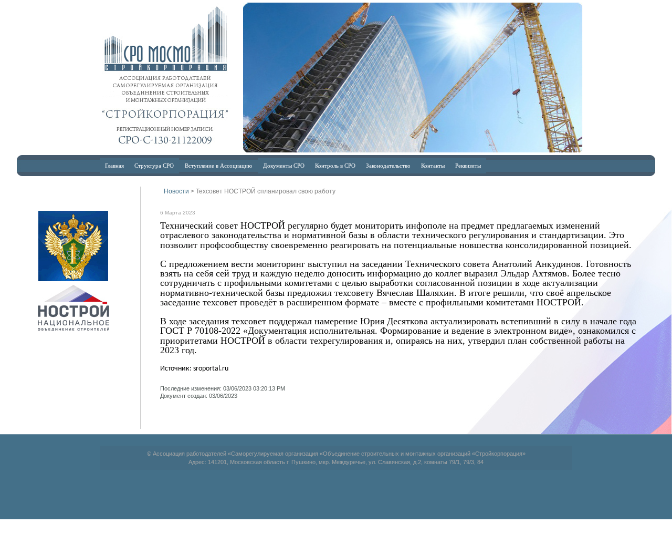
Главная (114, 165)
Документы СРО (283, 165)
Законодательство (388, 165)
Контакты (433, 165)
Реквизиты (468, 165)
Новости (176, 191)
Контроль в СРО (335, 165)
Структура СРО (154, 165)
